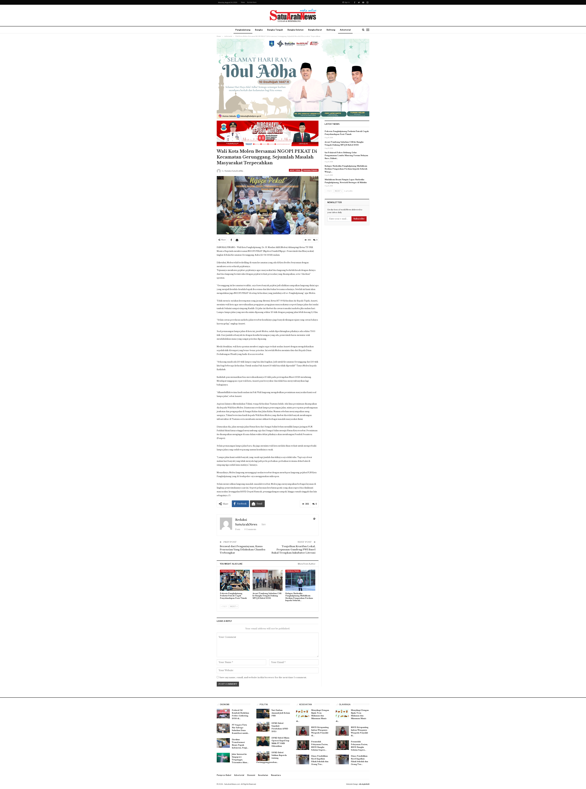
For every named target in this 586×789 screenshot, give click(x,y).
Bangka (259, 30)
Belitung (331, 30)
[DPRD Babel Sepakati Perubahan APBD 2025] (262, 727)
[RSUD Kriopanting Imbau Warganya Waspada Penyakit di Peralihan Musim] (302, 731)
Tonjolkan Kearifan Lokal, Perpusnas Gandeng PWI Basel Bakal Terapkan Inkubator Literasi (293, 549)
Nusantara (276, 775)
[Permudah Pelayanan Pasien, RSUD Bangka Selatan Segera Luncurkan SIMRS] (302, 745)
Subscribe (359, 218)
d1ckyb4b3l (364, 784)
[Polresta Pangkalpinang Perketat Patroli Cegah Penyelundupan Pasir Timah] (235, 580)
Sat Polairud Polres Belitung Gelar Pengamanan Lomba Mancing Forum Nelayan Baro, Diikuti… (346, 155)
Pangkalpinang (242, 30)
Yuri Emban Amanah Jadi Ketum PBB (280, 713)
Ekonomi (251, 775)
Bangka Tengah (275, 30)
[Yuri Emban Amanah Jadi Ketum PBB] (262, 714)
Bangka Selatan (296, 30)
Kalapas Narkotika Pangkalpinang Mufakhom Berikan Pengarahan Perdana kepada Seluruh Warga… (346, 169)
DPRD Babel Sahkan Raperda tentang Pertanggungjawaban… (271, 757)
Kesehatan (263, 775)
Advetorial (345, 30)
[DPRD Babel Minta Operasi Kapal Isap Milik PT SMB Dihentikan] (262, 741)
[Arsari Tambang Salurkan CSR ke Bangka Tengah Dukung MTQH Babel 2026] (267, 580)
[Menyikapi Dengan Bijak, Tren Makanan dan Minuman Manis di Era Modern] (302, 714)
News (243, 2)
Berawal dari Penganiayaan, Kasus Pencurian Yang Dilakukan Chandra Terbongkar (242, 549)
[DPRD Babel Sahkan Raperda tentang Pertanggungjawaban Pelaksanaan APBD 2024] (262, 756)
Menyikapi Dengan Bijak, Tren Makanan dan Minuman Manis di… (312, 715)
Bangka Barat (315, 30)
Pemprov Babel (224, 775)
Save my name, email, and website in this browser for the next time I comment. (263, 677)
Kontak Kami (252, 2)
